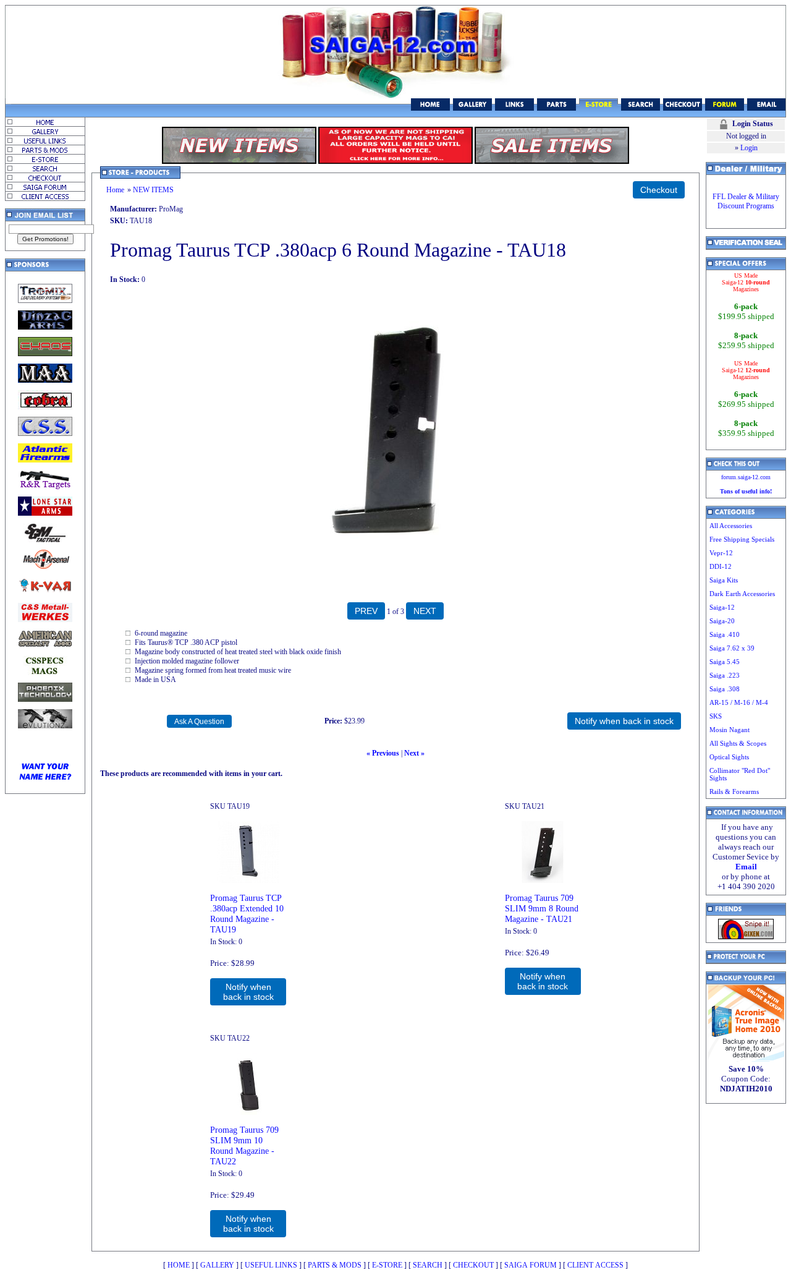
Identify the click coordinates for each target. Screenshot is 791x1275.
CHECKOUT (473, 1265)
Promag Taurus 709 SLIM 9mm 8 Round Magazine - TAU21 (541, 908)
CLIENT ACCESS (595, 1265)
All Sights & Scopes (737, 743)
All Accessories (730, 525)
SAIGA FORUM (530, 1265)
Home (115, 189)
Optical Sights (729, 757)
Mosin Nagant (729, 729)
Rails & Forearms (734, 791)
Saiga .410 (724, 634)
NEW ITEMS (153, 189)
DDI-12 (720, 566)
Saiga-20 (722, 621)
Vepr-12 (721, 552)
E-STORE (387, 1265)
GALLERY (217, 1265)
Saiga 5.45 (724, 661)
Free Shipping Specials (741, 539)
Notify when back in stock (248, 992)
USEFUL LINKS (271, 1265)
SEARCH (427, 1265)
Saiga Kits (723, 580)
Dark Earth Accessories (742, 593)
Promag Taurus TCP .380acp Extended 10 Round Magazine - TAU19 (247, 913)
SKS (715, 716)
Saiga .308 (724, 689)
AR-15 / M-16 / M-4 (738, 702)
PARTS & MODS (335, 1265)
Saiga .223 (724, 675)
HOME (178, 1265)
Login (749, 147)
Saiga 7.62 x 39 (732, 648)
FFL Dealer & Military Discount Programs (746, 201)
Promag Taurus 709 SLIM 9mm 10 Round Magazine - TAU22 (244, 1145)
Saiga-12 (722, 607)
